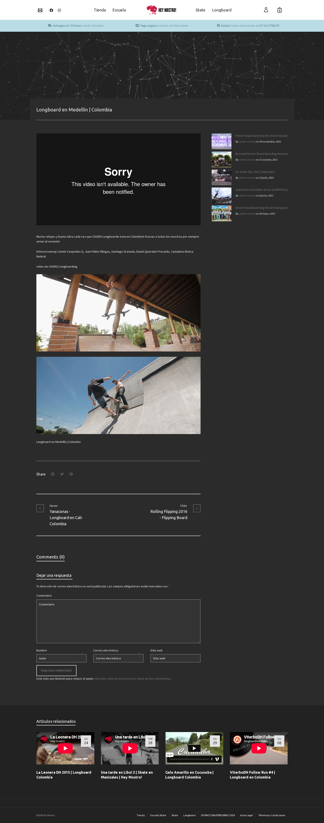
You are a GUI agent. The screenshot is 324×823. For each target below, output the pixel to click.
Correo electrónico (105, 650)
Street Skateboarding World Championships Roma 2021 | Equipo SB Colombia (260, 208)
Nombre (41, 650)
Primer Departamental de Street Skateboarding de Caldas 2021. (260, 136)
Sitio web (156, 650)
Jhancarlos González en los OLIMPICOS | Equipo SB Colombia (260, 190)
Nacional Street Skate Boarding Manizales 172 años (260, 154)
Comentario (44, 595)
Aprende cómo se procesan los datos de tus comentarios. (133, 679)
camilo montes (247, 141)
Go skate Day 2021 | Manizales (255, 172)
